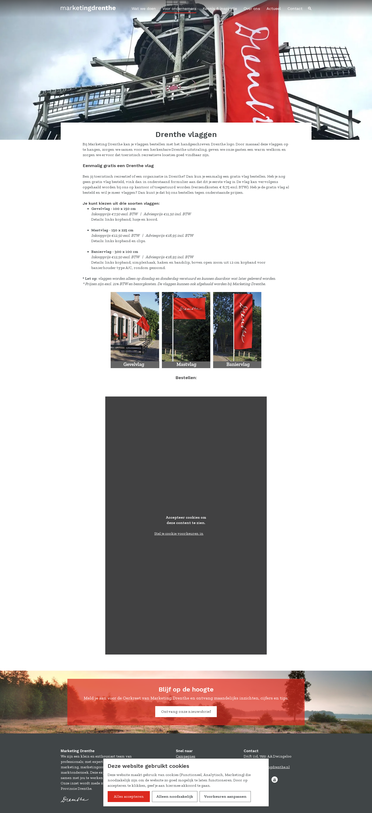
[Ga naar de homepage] (88, 8)
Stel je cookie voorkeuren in (178, 533)
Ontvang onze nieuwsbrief (186, 711)
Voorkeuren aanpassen (225, 796)
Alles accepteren (129, 796)
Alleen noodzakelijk (174, 796)
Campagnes (185, 756)
